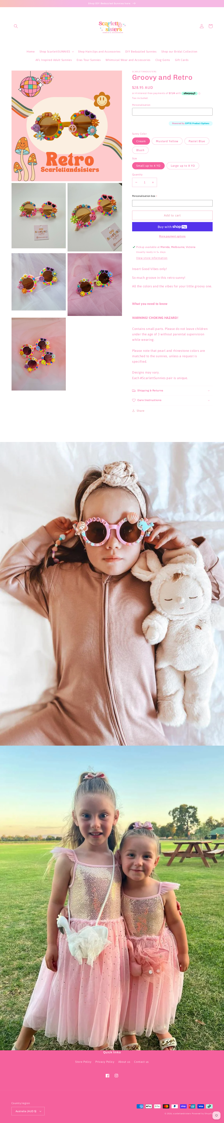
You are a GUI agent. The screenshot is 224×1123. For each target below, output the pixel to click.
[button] (15, 26)
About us (124, 1061)
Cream (141, 141)
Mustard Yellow (167, 141)
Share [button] (140, 410)
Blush (140, 150)
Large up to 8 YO (183, 165)
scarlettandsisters (182, 1113)
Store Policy (83, 1061)
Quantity (137, 174)
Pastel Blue (197, 141)
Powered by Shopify (202, 1113)
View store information (151, 258)
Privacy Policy (104, 1061)
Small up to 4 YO (148, 165)
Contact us (141, 1061)
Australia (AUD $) (26, 1111)
